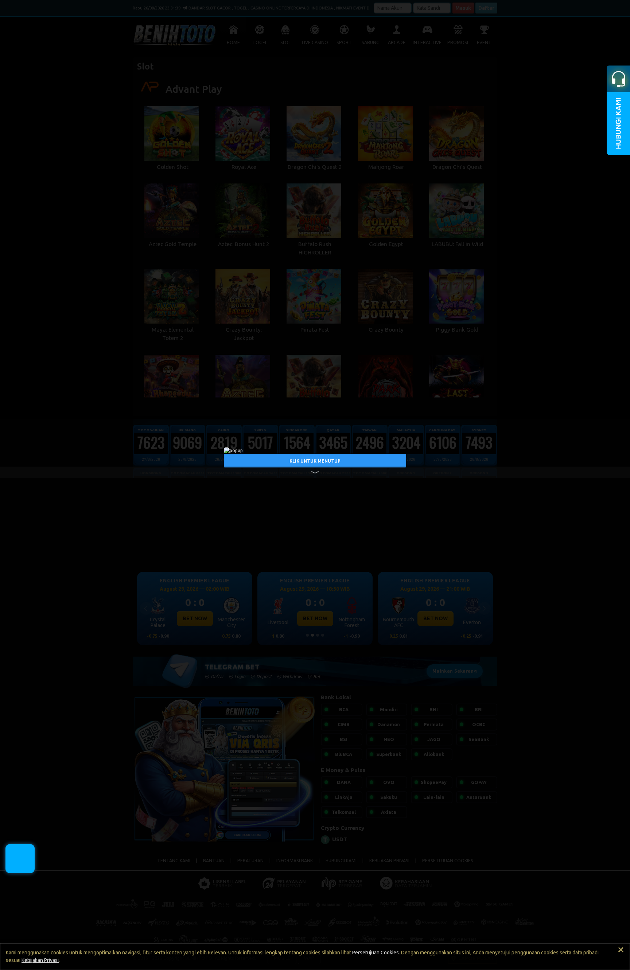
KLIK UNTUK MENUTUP (315, 460)
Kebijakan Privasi (40, 960)
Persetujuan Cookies (375, 952)
